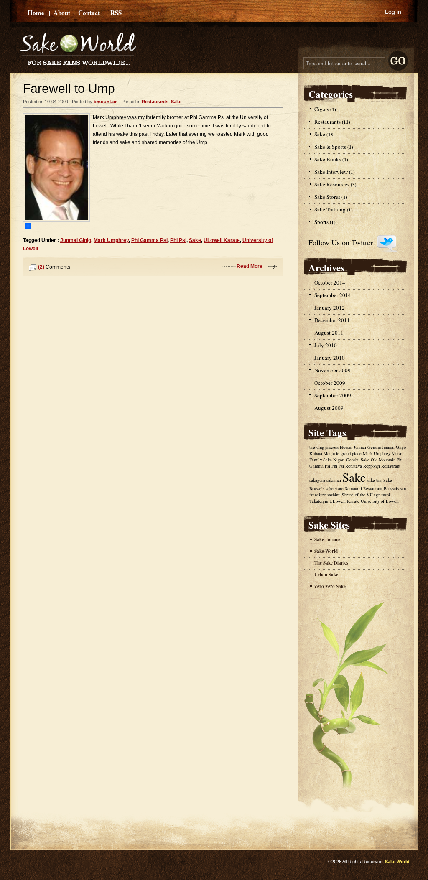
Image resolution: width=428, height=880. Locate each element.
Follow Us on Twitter (340, 242)
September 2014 (332, 295)
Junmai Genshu (367, 447)
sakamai (333, 480)
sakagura (317, 480)
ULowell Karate (222, 240)
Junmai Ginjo (75, 240)
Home (36, 12)
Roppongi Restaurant (381, 466)
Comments (54, 267)
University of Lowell (380, 501)
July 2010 (325, 345)
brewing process (324, 447)
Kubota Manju (322, 453)
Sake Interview (331, 171)
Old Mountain (383, 460)
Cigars (321, 109)
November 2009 (332, 370)
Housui (346, 447)
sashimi (334, 495)
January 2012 (329, 307)
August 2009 (329, 408)
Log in (393, 11)
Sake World (397, 861)
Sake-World (326, 551)
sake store (335, 488)
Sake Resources (331, 184)
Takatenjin (318, 501)
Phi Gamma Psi (149, 240)
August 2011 (329, 332)
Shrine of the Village (361, 495)
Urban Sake (326, 574)
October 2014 (329, 282)
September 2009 (332, 395)
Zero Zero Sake (330, 586)
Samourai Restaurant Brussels (372, 488)
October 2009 (329, 383)
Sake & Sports (330, 146)
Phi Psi (178, 240)
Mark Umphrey (111, 240)
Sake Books (327, 159)
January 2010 (329, 357)
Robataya (353, 466)
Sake (176, 101)
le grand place (349, 453)
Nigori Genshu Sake (351, 460)
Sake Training (330, 209)
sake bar (374, 480)
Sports (321, 222)
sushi (385, 495)
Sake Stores (327, 197)
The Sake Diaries (331, 563)
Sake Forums (327, 539)
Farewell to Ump (69, 88)
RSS (116, 12)
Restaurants (155, 101)
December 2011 (332, 320)
